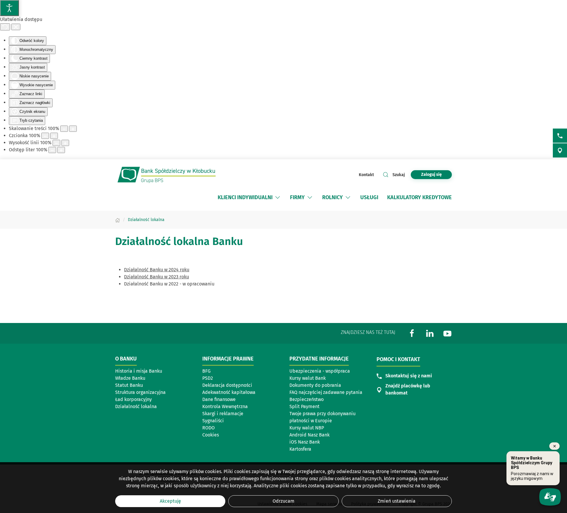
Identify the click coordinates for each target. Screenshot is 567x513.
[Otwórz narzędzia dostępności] (9, 8)
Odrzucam (283, 501)
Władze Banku (130, 378)
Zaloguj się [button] (431, 174)
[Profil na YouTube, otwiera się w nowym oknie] (447, 333)
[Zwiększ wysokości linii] (65, 143)
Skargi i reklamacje (222, 413)
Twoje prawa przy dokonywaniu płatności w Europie (322, 417)
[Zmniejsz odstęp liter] (52, 150)
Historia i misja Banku (138, 371)
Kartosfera (300, 449)
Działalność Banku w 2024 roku (156, 269)
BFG (206, 371)
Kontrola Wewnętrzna (225, 406)
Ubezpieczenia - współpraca (319, 371)
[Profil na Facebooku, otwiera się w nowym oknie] (412, 333)
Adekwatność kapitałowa (228, 392)
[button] (277, 197)
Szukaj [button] (398, 174)
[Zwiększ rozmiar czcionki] (54, 136)
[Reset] (5, 26)
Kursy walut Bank (307, 378)
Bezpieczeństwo (306, 399)
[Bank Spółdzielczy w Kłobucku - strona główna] (167, 174)
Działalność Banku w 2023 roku (156, 277)
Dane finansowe (219, 399)
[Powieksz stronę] (73, 129)
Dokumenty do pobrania (315, 385)
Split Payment (304, 406)
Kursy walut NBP (306, 428)
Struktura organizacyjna (140, 392)
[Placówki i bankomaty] (560, 150)
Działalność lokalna (143, 407)
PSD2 (207, 378)
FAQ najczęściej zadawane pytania (325, 392)
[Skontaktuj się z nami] (560, 136)
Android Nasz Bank (309, 435)
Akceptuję (170, 501)
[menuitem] (249, 197)
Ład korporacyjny (133, 399)
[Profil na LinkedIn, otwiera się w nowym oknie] (429, 333)
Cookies (210, 435)
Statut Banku (129, 385)
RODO (208, 428)
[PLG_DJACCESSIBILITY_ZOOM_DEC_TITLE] (64, 129)
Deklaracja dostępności (227, 385)
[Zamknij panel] (15, 27)
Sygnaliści (213, 420)
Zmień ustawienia (397, 501)
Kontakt (366, 174)
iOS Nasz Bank (304, 442)
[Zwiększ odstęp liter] (61, 150)
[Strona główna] (117, 219)
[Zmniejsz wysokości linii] (56, 143)
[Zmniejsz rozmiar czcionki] (45, 136)
